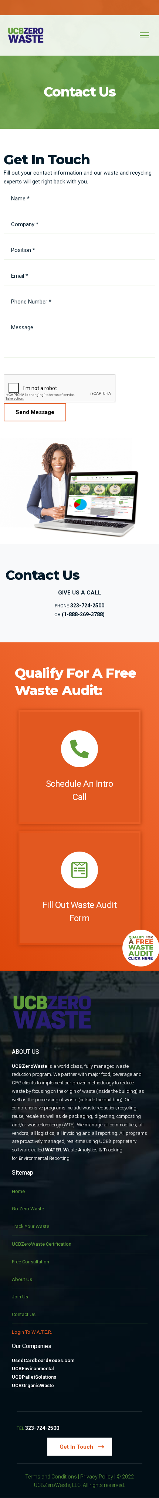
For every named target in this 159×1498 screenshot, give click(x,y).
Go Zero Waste (28, 1208)
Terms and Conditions (51, 1477)
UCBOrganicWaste (33, 1385)
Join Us (20, 1296)
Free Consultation (30, 1261)
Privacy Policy (96, 1477)
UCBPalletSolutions (34, 1377)
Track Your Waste (30, 1226)
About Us (22, 1279)
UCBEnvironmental (33, 1368)
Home (18, 1191)
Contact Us (23, 1314)
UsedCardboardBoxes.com (43, 1360)
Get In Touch (76, 1446)
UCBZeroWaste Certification (41, 1244)
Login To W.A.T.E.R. (32, 1332)
